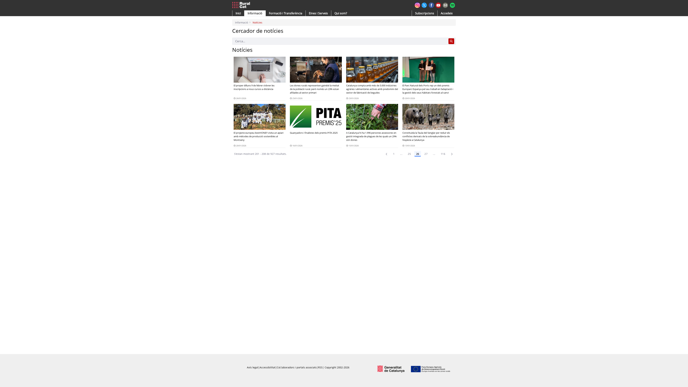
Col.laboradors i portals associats (297, 367)
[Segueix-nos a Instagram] (417, 4)
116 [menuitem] (443, 154)
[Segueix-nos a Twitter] (424, 4)
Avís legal (252, 367)
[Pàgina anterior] (386, 154)
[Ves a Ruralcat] (241, 5)
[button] (238, 13)
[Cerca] (451, 41)
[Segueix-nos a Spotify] (452, 4)
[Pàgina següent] (452, 154)
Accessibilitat (267, 367)
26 (417, 154)
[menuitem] (285, 13)
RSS (320, 367)
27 (425, 154)
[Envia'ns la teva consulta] (445, 4)
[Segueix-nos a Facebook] (431, 4)
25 (409, 154)
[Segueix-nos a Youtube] (438, 5)
